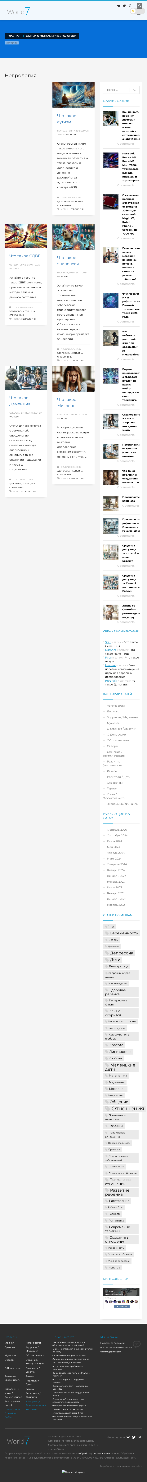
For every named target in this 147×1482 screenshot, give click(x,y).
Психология (116, 1166)
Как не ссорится (113, 1013)
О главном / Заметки (121, 729)
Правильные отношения (115, 1134)
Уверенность (116, 1248)
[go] (135, 90)
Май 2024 (113, 847)
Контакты (31, 1409)
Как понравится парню (122, 1021)
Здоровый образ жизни (117, 975)
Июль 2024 (114, 841)
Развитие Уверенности (112, 763)
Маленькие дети (120, 1067)
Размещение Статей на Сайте (12, 1413)
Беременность (124, 933)
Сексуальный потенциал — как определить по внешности (68, 1400)
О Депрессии (116, 734)
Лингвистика (120, 1052)
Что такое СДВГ (24, 256)
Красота (116, 1045)
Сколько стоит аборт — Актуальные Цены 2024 (70, 1387)
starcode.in (136, 1466)
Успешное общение (120, 1254)
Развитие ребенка (117, 1192)
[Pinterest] (130, 6)
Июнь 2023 (114, 887)
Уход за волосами (119, 1261)
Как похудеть (117, 1028)
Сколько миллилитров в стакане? (69, 1355)
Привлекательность (119, 1143)
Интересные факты (116, 1002)
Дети (115, 959)
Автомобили (116, 705)
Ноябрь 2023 (116, 881)
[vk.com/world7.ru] (128, 1437)
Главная (9, 1342)
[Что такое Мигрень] (73, 378)
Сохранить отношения (116, 1239)
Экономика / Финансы (122, 804)
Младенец (117, 1089)
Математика (118, 1075)
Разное (112, 771)
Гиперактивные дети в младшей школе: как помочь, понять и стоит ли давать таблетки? (132, 264)
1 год (111, 926)
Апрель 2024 (116, 853)
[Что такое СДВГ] (25, 235)
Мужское (113, 723)
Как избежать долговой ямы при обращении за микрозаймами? (133, 343)
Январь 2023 (115, 893)
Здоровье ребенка (115, 992)
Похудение (116, 1125)
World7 (71, 134)
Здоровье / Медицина (70, 201)
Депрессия (121, 952)
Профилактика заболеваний (116, 1158)
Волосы (113, 939)
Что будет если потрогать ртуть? (69, 1405)
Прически (114, 1149)
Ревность (114, 1213)
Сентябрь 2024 (117, 835)
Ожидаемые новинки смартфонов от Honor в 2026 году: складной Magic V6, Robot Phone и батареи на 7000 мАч (130, 214)
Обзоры (112, 746)
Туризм (112, 788)
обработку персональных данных (99, 1453)
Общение (119, 1101)
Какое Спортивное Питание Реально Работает (71, 1374)
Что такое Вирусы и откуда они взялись (68, 1381)
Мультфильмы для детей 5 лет (67, 1413)
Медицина (117, 1082)
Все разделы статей (12, 1403)
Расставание (119, 1201)
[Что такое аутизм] (73, 94)
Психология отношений (118, 1181)
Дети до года (118, 966)
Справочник (64, 205)
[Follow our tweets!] (134, 1437)
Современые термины (117, 1229)
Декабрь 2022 (116, 899)
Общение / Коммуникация (114, 753)
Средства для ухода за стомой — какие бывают (130, 553)
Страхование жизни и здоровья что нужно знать (131, 422)
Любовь (115, 1058)
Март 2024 (114, 858)
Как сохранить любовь (117, 1036)
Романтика (116, 1220)
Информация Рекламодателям (36, 1403)
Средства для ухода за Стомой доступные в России (131, 583)
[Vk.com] (118, 6)
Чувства (114, 1267)
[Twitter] (124, 6)
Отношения (127, 1109)
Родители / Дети (119, 777)
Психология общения (123, 1173)
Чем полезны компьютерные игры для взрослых (72, 1418)
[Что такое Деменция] (25, 377)
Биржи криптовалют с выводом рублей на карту (72, 1350)
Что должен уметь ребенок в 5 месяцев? (67, 1368)
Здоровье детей (117, 983)
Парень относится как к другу (67, 1409)
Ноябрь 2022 (116, 904)
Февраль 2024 (117, 864)
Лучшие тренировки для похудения (70, 1359)
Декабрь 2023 (116, 876)
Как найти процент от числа (66, 1362)
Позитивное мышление (115, 1117)
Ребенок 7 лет (115, 1207)
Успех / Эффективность (114, 796)
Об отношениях (118, 740)
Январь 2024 (116, 870)
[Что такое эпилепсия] (73, 236)
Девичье (113, 711)
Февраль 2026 (117, 829)
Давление (113, 946)
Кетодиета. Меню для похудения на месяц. (70, 1394)
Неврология (76, 209)
